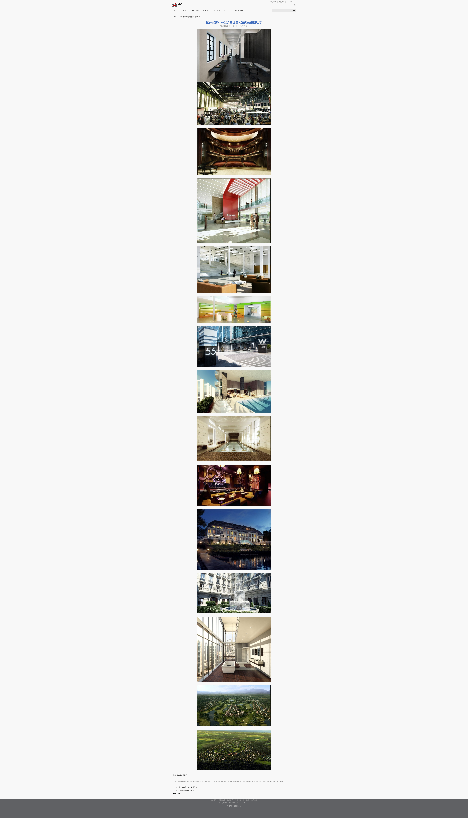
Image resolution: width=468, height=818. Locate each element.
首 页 (176, 10)
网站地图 (238, 800)
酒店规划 (216, 10)
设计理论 (206, 10)
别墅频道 (281, 2)
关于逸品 (246, 800)
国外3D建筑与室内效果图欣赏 (188, 787)
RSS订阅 (295, 5)
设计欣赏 (184, 10)
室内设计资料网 (179, 17)
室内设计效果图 (182, 775)
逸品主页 (273, 2)
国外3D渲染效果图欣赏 (186, 791)
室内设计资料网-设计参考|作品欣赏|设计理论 (182, 5)
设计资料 (289, 2)
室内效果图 (238, 10)
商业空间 (197, 17)
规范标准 (195, 10)
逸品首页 (214, 800)
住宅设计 (227, 10)
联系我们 (254, 800)
